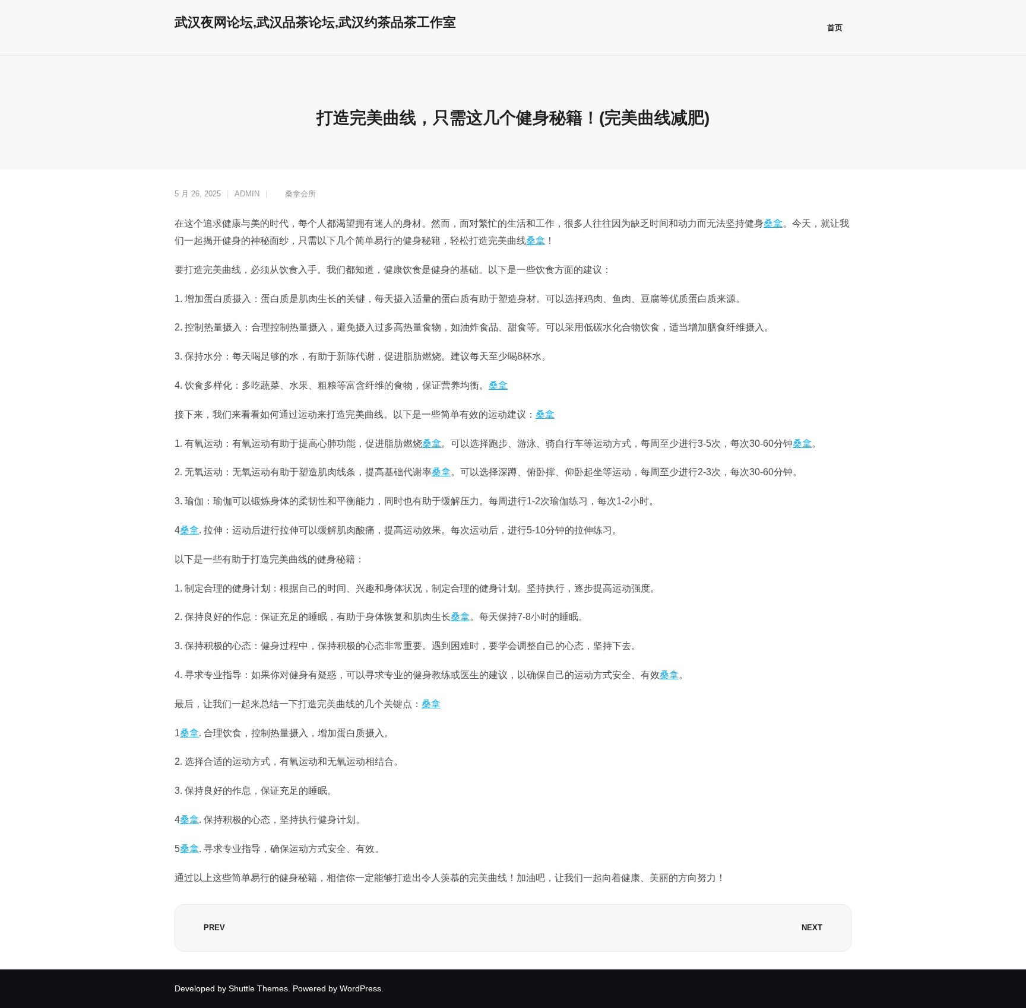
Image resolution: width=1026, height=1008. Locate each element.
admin (247, 193)
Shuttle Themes (258, 988)
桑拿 (773, 223)
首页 (835, 27)
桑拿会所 (300, 193)
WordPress (360, 988)
